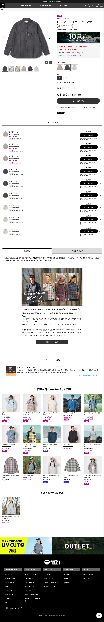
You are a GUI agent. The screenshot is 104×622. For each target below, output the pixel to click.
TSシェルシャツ (68, 444)
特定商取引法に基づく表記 (32, 600)
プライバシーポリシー (31, 594)
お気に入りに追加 (89, 108)
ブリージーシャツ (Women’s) (9, 414)
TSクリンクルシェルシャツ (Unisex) (52, 445)
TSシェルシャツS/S (28, 475)
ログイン (86, 578)
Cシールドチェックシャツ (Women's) (11, 476)
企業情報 (67, 574)
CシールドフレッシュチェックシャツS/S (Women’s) (31, 445)
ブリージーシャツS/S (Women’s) (52, 414)
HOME (2, 9)
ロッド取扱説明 (10, 578)
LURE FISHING (45, 5)
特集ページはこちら (52, 342)
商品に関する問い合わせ (67, 108)
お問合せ (8, 599)
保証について (9, 574)
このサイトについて (31, 590)
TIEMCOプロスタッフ (51, 582)
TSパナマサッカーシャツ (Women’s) (51, 476)
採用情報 (67, 582)
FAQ (6, 603)
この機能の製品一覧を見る (89, 375)
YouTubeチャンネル (50, 578)
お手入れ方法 (9, 582)
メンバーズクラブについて (33, 574)
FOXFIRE (63, 5)
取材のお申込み (88, 574)
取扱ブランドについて (11, 594)
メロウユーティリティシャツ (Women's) (71, 476)
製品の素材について (11, 590)
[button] (4, 37)
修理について (9, 586)
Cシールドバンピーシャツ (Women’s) (92, 476)
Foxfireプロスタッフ (50, 586)
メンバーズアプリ (30, 586)
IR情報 (66, 578)
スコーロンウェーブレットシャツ (93, 414)
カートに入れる (78, 101)
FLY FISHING (26, 5)
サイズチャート (29, 582)
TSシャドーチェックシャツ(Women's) (10, 517)
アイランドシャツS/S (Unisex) (92, 445)
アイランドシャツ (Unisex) (71, 413)
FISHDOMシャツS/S (8, 444)
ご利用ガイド (29, 578)
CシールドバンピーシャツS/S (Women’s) (31, 414)
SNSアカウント (49, 574)
